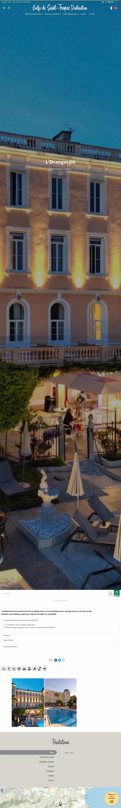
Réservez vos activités (111, 796)
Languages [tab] (50, 771)
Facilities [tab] (51, 775)
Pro (10, 2)
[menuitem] (33, 14)
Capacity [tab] (51, 766)
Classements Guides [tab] (47, 757)
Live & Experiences (70, 14)
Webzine (19, 2)
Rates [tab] (52, 752)
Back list (6, 593)
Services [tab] (51, 780)
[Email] (63, 660)
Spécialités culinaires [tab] (46, 761)
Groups (92, 14)
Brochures (26, 2)
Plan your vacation (52, 14)
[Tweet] (59, 660)
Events (83, 14)
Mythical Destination (33, 14)
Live (13, 2)
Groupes (4, 2)
